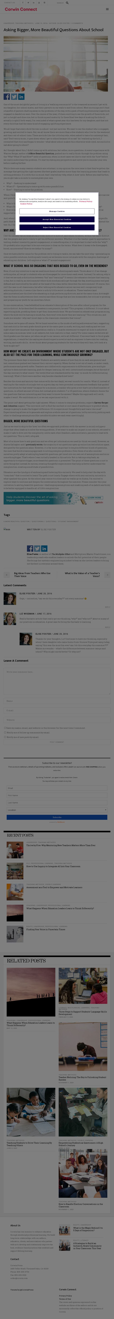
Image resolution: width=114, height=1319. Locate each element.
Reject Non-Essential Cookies (57, 227)
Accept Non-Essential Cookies (57, 219)
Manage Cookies (57, 211)
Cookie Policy (26, 204)
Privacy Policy (85, 201)
